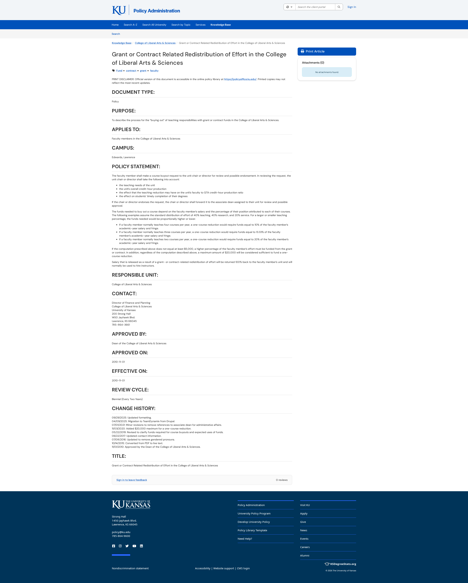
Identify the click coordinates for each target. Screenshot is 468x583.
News (303, 530)
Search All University (154, 24)
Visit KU (305, 505)
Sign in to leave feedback (131, 480)
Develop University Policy (254, 522)
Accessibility (202, 568)
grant (143, 70)
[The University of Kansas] (131, 504)
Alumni (304, 555)
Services (200, 24)
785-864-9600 (121, 536)
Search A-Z (130, 24)
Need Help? (245, 538)
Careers (305, 547)
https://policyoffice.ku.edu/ (240, 79)
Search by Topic (180, 24)
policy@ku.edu (121, 532)
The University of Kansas (344, 570)
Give (303, 522)
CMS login (243, 568)
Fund (119, 70)
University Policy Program (254, 513)
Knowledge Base (221, 24)
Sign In (352, 7)
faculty (154, 70)
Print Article (314, 51)
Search (117, 33)
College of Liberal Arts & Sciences (155, 43)
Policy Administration (251, 505)
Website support (223, 568)
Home (115, 24)
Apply (303, 513)
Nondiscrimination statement (130, 568)
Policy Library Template (252, 530)
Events (304, 538)
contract (131, 70)
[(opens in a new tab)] (165, 11)
